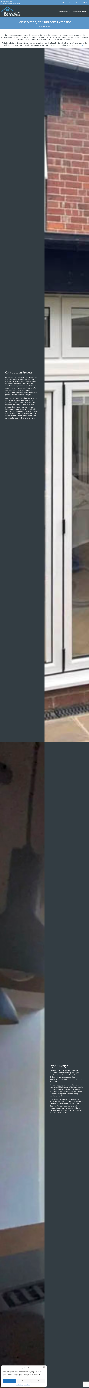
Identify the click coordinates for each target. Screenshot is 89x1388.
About (76, 2)
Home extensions (64, 11)
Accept (9, 1381)
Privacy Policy (27, 1385)
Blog (70, 2)
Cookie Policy (19, 1385)
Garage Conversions (79, 11)
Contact (84, 2)
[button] (44, 1368)
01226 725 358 (79, 45)
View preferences (38, 1381)
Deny (23, 1381)
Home (63, 2)
